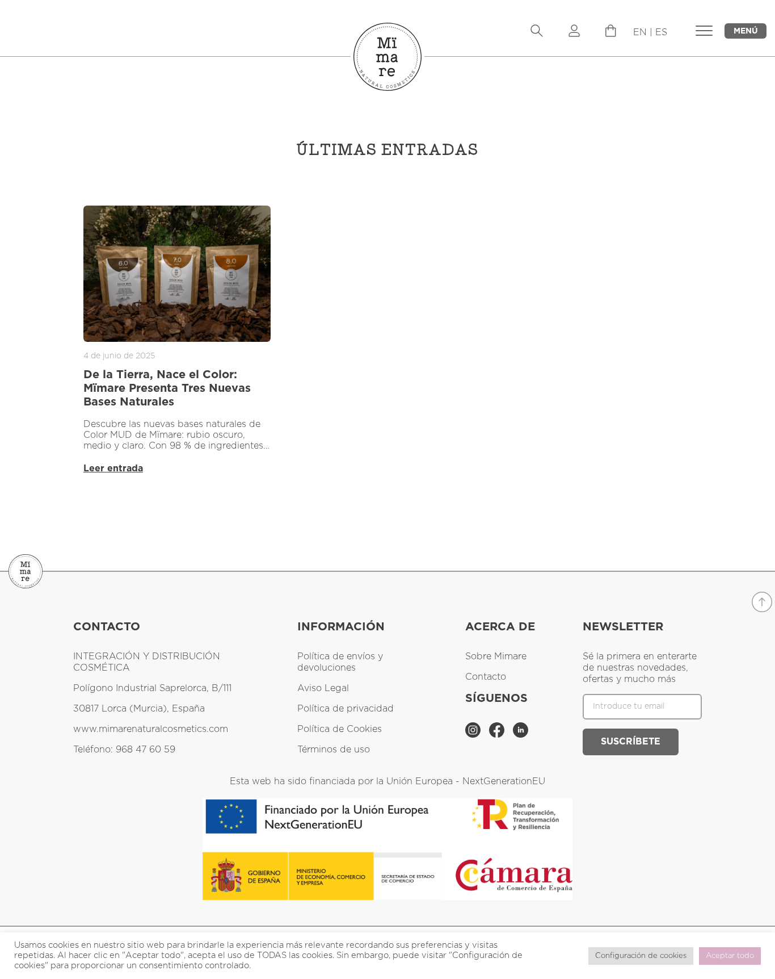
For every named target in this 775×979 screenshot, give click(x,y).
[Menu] (610, 34)
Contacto (485, 676)
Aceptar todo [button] (730, 956)
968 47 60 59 (145, 749)
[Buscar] (536, 32)
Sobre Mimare (496, 656)
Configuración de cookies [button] (640, 956)
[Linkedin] (520, 734)
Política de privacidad (345, 708)
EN (640, 32)
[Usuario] (574, 32)
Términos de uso (333, 749)
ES (661, 32)
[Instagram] (474, 734)
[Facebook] (498, 734)
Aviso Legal (323, 688)
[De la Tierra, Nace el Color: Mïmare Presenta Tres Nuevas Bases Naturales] (177, 274)
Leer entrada (113, 468)
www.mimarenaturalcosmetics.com (150, 729)
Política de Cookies (339, 729)
